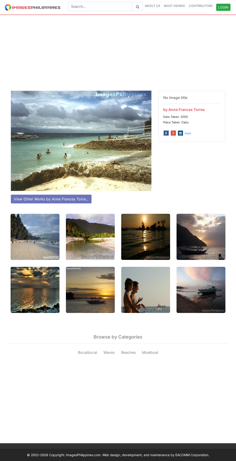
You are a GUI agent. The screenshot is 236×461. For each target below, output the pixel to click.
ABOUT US (152, 6)
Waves (109, 352)
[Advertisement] (118, 53)
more (188, 133)
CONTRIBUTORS (200, 6)
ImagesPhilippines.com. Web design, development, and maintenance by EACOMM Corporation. (137, 455)
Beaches (128, 352)
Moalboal (150, 352)
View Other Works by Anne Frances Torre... (51, 199)
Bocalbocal (87, 352)
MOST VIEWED (174, 6)
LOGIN (223, 7)
